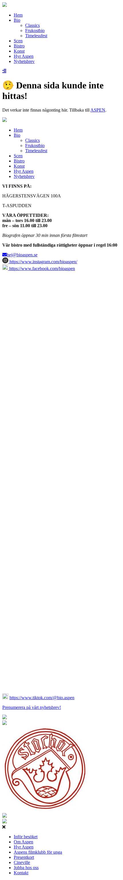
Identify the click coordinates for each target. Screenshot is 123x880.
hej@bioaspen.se (22, 254)
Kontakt (21, 872)
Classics (32, 25)
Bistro (19, 45)
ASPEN (97, 110)
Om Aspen (23, 841)
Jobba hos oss (26, 867)
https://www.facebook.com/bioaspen (41, 268)
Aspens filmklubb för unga (38, 852)
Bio (17, 20)
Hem (18, 15)
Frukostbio (35, 30)
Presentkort (24, 857)
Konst (19, 51)
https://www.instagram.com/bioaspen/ (42, 261)
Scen (18, 40)
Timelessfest (36, 35)
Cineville (22, 862)
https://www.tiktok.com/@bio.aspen (41, 697)
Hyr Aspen (23, 56)
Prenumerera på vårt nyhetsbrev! (31, 707)
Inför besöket (25, 836)
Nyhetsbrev (24, 61)
